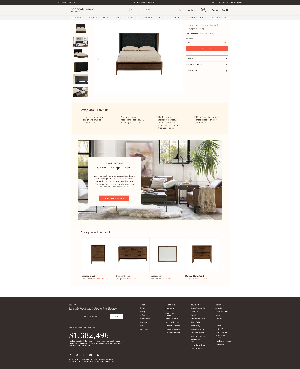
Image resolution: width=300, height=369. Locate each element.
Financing (194, 315)
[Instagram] (77, 355)
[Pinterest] (83, 355)
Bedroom (148, 18)
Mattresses (132, 18)
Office (162, 18)
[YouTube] (90, 355)
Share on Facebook (187, 78)
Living (106, 18)
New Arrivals (77, 18)
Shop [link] (142, 305)
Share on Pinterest (194, 78)
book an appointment (114, 198)
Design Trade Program (220, 336)
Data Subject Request (195, 340)
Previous (98, 58)
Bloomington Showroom (169, 309)
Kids (142, 326)
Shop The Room (196, 18)
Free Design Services (66, 2)
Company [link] (220, 305)
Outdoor (93, 18)
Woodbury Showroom (172, 333)
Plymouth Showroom (172, 326)
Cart (225, 10)
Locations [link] (170, 305)
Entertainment (145, 319)
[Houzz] (98, 355)
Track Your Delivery (197, 333)
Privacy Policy (74, 359)
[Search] (180, 9)
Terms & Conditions (88, 359)
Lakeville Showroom (172, 322)
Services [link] (220, 325)
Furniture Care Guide (198, 319)
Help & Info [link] (196, 305)
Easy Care (219, 329)
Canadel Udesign (221, 332)
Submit (116, 317)
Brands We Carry (222, 312)
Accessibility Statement (104, 359)
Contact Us (195, 312)
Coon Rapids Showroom (169, 314)
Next (178, 58)
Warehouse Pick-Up (197, 336)
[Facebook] (70, 355)
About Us (219, 308)
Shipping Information (198, 329)
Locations (219, 319)
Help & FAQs (195, 322)
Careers (218, 315)
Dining (118, 18)
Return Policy (195, 326)
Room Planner (220, 344)
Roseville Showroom (172, 329)
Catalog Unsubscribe (198, 308)
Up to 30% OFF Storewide (144, 2)
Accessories (177, 18)
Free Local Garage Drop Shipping (227, 2)
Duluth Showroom (171, 319)
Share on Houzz (200, 78)
